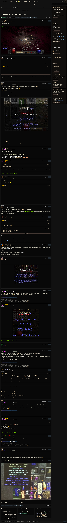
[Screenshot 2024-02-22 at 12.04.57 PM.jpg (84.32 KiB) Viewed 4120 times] (26, 274)
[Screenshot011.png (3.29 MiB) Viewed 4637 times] (26, 40)
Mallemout (7, 244)
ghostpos (6, 343)
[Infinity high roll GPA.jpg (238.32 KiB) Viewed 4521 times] (26, 114)
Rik (5, 460)
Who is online (39, 508)
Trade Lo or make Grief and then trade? (10, 515)
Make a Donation (56, 102)
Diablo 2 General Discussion (7, 4)
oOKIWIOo (38, 513)
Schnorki (6, 448)
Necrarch (6, 290)
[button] (15, 17)
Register (25, 513)
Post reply (3, 17)
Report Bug (56, 94)
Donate (39, 521)
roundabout (44, 514)
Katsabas (3, 60)
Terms (35, 521)
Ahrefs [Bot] (47, 511)
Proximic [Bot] (44, 513)
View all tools (56, 87)
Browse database (56, 53)
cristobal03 (7, 57)
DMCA (23, 521)
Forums (42, 511)
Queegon (6, 160)
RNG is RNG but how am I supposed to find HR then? (11, 517)
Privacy (31, 521)
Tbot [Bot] (38, 515)
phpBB (27, 521)
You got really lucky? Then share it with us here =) (13, 7)
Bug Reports (22, 4)
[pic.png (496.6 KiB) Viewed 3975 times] (25, 323)
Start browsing (56, 71)
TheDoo (6, 83)
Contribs (27, 4)
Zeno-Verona (39, 516)
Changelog (33, 4)
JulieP (6, 176)
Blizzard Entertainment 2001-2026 (15, 521)
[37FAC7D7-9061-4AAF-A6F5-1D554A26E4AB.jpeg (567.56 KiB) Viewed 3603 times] (26, 481)
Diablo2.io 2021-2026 (5, 521)
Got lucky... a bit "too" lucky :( (7, 511)
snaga (6, 20)
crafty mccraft (42, 512)
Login (21, 513)
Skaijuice (3, 90)
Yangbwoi (43, 515)
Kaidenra (47, 512)
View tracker (56, 30)
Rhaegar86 (38, 514)
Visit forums (56, 17)
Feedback (16, 4)
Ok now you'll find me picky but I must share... (10, 514)
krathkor (6, 257)
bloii (37, 512)
